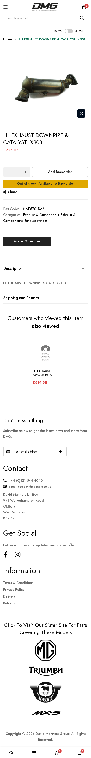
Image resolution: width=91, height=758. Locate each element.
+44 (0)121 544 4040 (26, 480)
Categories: (12, 214)
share (12, 192)
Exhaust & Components (41, 214)
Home (7, 39)
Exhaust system (35, 220)
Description (13, 268)
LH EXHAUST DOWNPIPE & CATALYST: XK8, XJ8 (44, 373)
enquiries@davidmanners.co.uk (30, 486)
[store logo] (45, 7)
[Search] (82, 17)
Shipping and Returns (21, 298)
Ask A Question (27, 241)
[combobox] (45, 17)
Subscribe (60, 451)
